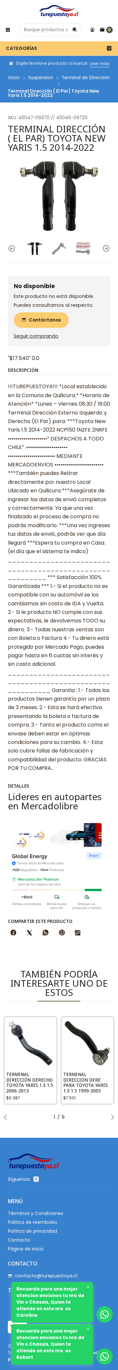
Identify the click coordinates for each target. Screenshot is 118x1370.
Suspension (40, 78)
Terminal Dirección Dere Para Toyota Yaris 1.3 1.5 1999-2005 (85, 1082)
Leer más (99, 63)
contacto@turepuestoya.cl (46, 1275)
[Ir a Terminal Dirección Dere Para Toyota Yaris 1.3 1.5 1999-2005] (87, 1043)
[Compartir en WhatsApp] (45, 933)
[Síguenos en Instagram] (36, 1179)
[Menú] (8, 29)
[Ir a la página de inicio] (59, 11)
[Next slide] (105, 248)
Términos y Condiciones (35, 1213)
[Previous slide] (13, 248)
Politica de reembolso (32, 1222)
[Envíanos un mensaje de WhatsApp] (104, 1356)
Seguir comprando (36, 336)
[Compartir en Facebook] (13, 933)
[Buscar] (74, 29)
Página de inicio (26, 1249)
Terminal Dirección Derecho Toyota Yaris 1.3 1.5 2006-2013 (29, 1082)
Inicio (14, 78)
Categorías (21, 48)
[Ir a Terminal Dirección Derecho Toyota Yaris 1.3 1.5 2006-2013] (30, 1043)
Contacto (19, 1240)
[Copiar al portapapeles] (77, 933)
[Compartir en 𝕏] (29, 933)
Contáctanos (45, 320)
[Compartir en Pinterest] (61, 933)
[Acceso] (92, 29)
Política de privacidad (32, 1231)
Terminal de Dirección (86, 78)
